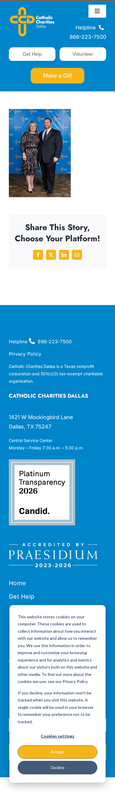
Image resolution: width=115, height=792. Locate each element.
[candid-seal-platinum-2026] (42, 462)
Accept (57, 751)
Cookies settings (57, 736)
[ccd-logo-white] (32, 7)
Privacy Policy (25, 354)
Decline (58, 767)
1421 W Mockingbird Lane (41, 417)
